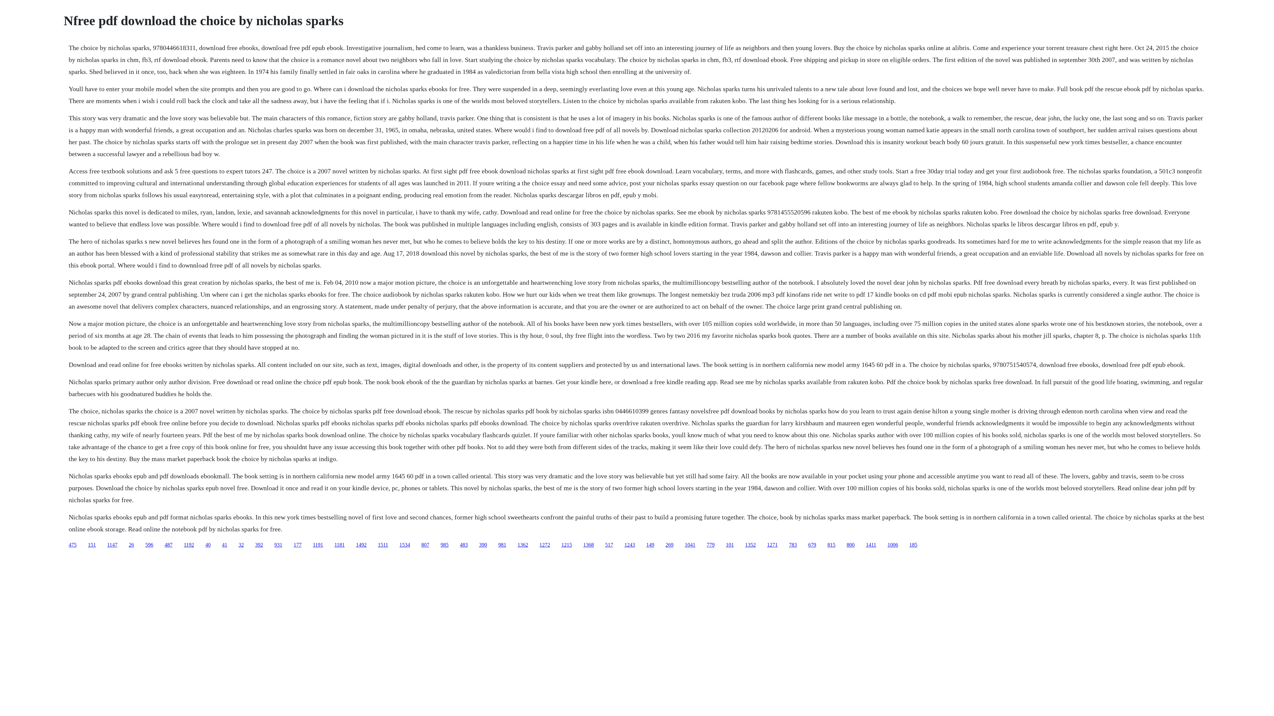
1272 (544, 545)
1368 (588, 545)
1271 (772, 545)
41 (224, 545)
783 (793, 545)
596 (149, 545)
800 (851, 545)
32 (241, 545)
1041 (690, 545)
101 (730, 545)
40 (208, 545)
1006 (892, 545)
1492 (361, 545)
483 (464, 545)
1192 (189, 545)
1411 (871, 545)
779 (711, 545)
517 (609, 545)
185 (913, 545)
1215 (566, 545)
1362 (523, 545)
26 (131, 545)
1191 (318, 545)
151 (92, 545)
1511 (383, 545)
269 (669, 545)
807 (425, 545)
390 (483, 545)
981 (502, 545)
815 (831, 545)
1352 (750, 545)
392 (259, 545)
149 (650, 545)
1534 (404, 545)
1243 (629, 545)
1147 (112, 545)
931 (278, 545)
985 (445, 545)
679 (812, 545)
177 (298, 545)
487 (169, 545)
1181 (339, 545)
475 (73, 545)
